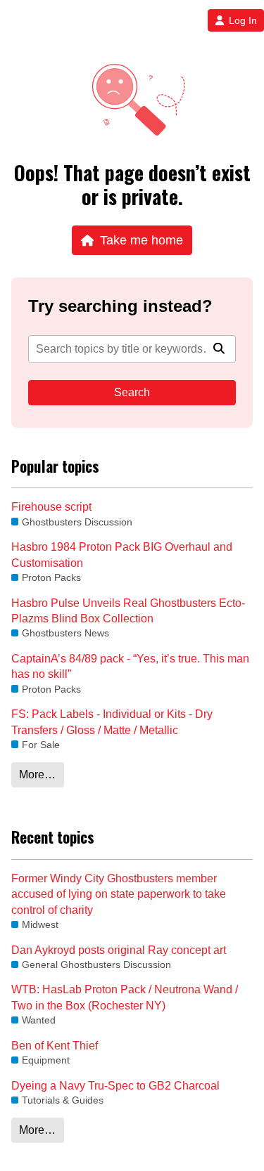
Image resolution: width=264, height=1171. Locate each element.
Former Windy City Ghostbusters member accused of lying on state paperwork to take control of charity (118, 894)
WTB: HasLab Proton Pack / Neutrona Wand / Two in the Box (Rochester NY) (124, 997)
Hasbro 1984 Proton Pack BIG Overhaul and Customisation (121, 554)
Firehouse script (51, 507)
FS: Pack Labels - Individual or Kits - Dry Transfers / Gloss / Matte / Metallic (112, 721)
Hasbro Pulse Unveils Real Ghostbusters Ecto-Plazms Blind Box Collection (128, 610)
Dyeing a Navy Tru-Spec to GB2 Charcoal (115, 1086)
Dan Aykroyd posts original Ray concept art (118, 950)
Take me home (141, 240)
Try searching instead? (120, 305)
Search (132, 392)
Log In (243, 20)
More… (37, 774)
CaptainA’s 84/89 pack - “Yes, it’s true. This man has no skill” (130, 666)
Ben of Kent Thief (54, 1046)
